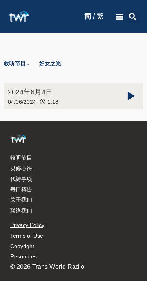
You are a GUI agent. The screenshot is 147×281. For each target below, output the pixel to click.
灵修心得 (21, 168)
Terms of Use (26, 235)
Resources (23, 256)
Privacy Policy (27, 225)
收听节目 (21, 158)
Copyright (22, 246)
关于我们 (21, 199)
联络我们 (21, 210)
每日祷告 (21, 189)
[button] (119, 16)
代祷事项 (21, 179)
